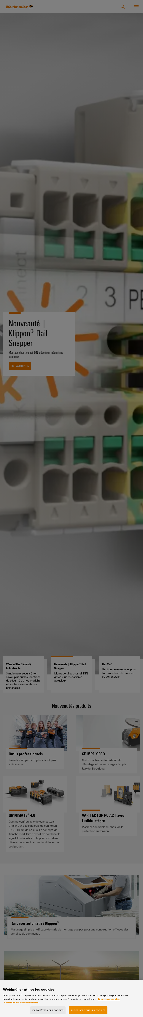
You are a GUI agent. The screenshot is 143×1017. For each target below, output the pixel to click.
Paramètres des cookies (47, 1010)
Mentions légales (109, 998)
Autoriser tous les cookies (88, 1010)
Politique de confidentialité (21, 1002)
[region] (71, 998)
